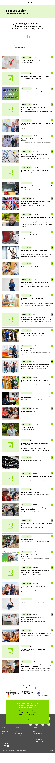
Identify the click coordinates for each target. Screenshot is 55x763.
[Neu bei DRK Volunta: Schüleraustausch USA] (10, 635)
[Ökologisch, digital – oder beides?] (10, 237)
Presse (3, 736)
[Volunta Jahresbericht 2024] (10, 62)
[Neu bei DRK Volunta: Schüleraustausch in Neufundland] (10, 445)
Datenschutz (12, 750)
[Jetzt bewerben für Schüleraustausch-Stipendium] (10, 588)
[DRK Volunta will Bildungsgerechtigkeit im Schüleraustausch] (10, 382)
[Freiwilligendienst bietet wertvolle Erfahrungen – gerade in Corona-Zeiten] (10, 666)
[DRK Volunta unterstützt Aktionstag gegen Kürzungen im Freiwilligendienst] (10, 203)
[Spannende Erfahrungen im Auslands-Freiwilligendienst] (10, 619)
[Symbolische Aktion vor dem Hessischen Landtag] (10, 141)
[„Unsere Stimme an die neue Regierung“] (10, 93)
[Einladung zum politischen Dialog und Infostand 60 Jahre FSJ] (10, 156)
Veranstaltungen (5, 731)
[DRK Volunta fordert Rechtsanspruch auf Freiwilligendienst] (10, 109)
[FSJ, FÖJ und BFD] (10, 541)
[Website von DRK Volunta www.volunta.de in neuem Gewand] (10, 351)
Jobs (3, 735)
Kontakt (3, 729)
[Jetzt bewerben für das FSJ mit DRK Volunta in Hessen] (10, 188)
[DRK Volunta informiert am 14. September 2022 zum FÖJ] (10, 478)
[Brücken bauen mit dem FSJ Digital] (10, 335)
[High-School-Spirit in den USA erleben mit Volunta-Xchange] (10, 284)
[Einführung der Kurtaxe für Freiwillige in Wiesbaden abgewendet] (10, 172)
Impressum (4, 750)
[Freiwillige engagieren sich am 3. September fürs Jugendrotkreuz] (10, 509)
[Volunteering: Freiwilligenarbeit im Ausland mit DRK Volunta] (10, 125)
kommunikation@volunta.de (18, 47)
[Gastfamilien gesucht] (10, 413)
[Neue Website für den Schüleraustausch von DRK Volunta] (10, 557)
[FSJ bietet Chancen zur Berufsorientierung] (10, 604)
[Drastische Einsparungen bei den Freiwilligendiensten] (10, 300)
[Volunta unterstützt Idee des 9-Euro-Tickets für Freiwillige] (10, 525)
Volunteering (18, 735)
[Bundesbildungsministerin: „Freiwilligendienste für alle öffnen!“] (10, 398)
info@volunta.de (38, 739)
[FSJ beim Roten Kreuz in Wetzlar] (10, 462)
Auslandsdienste (18, 733)
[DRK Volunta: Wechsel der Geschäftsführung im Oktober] (10, 219)
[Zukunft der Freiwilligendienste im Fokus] (10, 78)
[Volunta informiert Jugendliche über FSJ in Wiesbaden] (10, 651)
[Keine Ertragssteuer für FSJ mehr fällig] (10, 252)
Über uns (4, 733)
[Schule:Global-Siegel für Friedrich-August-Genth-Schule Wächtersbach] (10, 572)
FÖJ (16, 731)
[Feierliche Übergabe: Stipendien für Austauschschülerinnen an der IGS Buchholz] (10, 319)
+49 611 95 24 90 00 (39, 741)
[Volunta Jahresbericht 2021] (10, 429)
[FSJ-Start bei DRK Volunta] (10, 268)
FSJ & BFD (17, 729)
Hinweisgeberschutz (21, 750)
